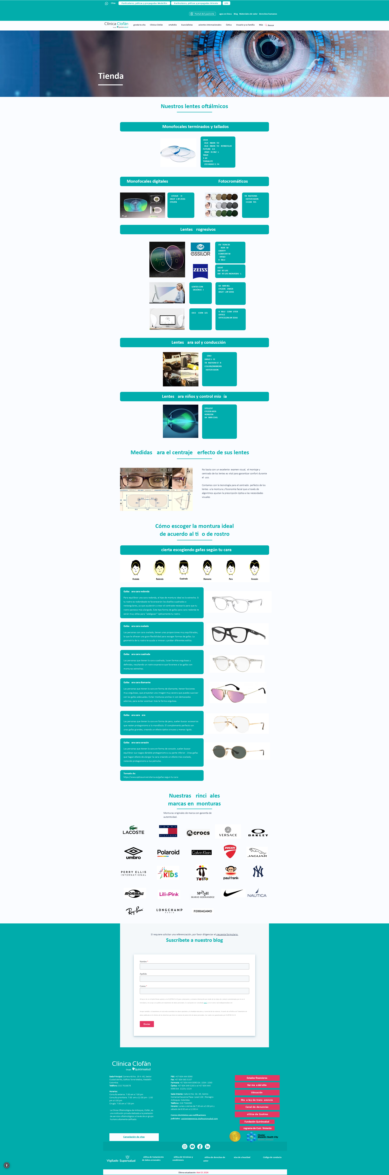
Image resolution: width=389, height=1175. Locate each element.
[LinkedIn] (207, 1146)
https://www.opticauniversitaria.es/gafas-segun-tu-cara (151, 777)
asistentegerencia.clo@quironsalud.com (199, 1119)
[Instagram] (184, 1146)
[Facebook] (200, 1146)
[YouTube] (192, 1146)
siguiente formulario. (227, 934)
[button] (156, 25)
